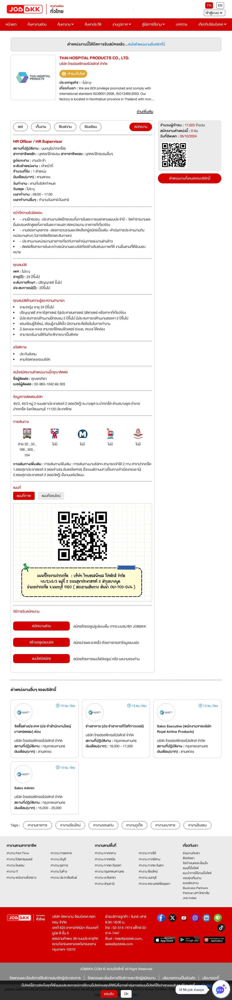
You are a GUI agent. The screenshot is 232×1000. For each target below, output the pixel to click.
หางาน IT (12, 871)
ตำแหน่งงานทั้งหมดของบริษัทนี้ (189, 178)
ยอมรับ (109, 994)
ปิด (126, 994)
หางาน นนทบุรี (148, 877)
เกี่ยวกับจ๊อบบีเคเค (211, 24)
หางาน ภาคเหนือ (105, 859)
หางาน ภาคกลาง (105, 853)
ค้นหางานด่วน (37, 24)
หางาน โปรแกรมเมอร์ (19, 859)
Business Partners (195, 887)
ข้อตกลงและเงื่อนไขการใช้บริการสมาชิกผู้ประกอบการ (45, 978)
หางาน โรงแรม (15, 865)
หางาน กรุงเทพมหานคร (109, 871)
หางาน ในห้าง (59, 871)
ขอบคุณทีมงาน (192, 877)
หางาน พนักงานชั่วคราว (21, 877)
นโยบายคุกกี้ (210, 978)
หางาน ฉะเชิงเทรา (105, 877)
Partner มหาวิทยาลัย (196, 892)
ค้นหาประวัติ (93, 24)
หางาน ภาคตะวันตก (151, 865)
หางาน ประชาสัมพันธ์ (64, 877)
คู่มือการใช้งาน (152, 24)
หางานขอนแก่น (103, 825)
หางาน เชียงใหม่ (148, 871)
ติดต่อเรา (189, 858)
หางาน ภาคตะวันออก (108, 865)
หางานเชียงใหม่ (70, 825)
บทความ (181, 24)
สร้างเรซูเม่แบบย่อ (41, 642)
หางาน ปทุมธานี (104, 883)
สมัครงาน (140, 127)
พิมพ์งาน (65, 127)
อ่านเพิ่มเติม (203, 985)
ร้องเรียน (91, 127)
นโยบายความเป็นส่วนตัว (178, 978)
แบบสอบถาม (190, 882)
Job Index (189, 897)
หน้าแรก (11, 24)
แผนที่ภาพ (24, 496)
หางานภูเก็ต (134, 825)
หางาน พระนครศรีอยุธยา (154, 883)
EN (220, 5)
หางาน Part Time (18, 853)
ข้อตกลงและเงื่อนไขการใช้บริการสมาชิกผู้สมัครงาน (121, 978)
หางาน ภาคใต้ (147, 853)
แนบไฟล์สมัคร (41, 659)
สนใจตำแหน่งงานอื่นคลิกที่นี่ (146, 44)
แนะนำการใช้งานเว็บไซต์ (197, 873)
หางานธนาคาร (165, 825)
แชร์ (20, 127)
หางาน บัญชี (58, 859)
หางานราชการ (37, 825)
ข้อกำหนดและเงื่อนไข (195, 863)
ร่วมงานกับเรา (191, 853)
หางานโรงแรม (197, 825)
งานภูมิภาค (120, 24)
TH (209, 5)
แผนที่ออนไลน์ (51, 496)
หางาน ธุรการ (59, 865)
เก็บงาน (41, 127)
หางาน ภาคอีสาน (149, 859)
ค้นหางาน (64, 24)
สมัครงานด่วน (41, 626)
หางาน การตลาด (61, 853)
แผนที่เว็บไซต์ (191, 868)
